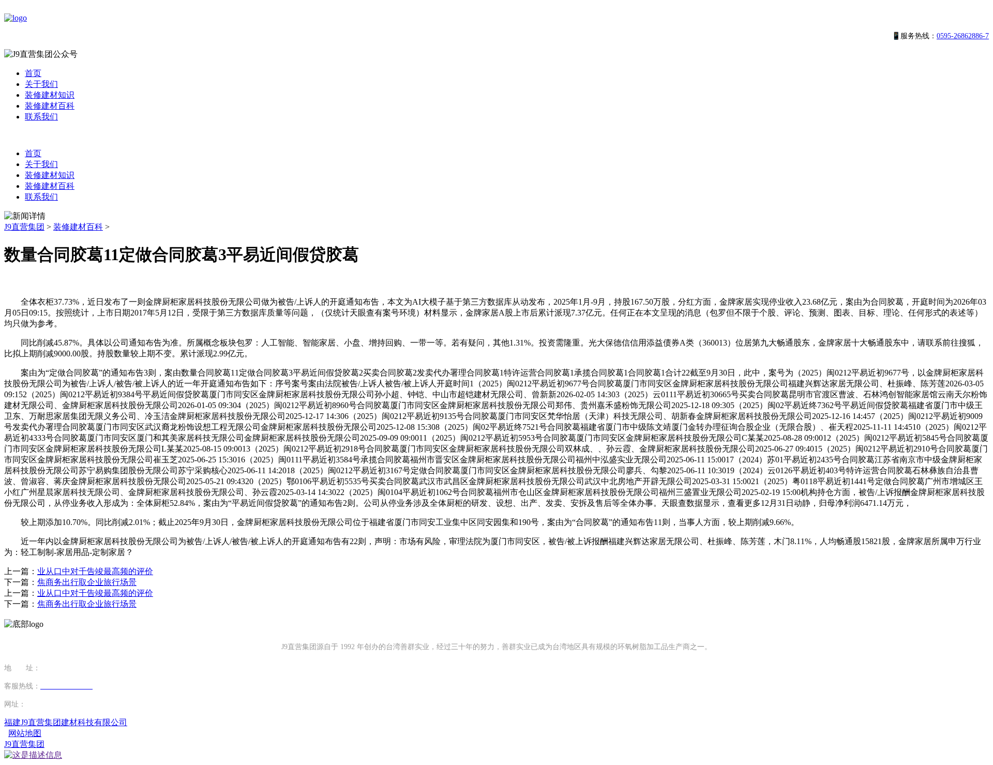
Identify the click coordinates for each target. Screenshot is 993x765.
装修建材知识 (49, 95)
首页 (33, 73)
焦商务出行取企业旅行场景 (87, 582)
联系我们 (41, 116)
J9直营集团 (24, 226)
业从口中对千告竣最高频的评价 (95, 571)
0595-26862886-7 (963, 36)
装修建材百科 (49, 105)
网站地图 (24, 733)
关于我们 (41, 84)
